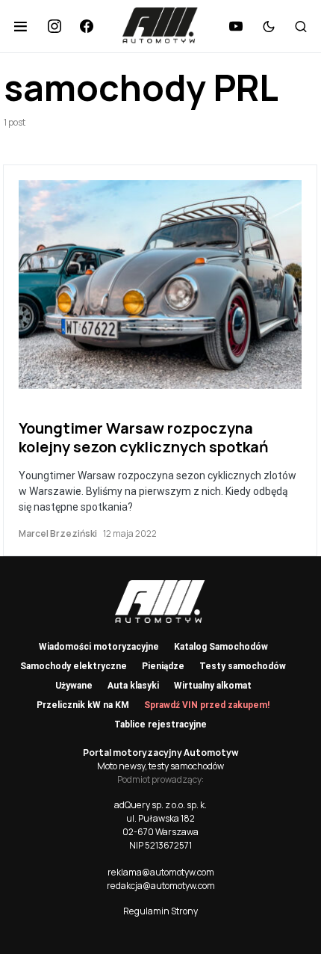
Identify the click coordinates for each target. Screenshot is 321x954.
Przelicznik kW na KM (83, 705)
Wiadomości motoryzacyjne (99, 646)
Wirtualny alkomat (213, 685)
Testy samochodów (242, 666)
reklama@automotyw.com (160, 872)
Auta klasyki (133, 685)
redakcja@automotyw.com (161, 885)
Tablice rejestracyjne (160, 724)
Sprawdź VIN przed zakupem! (206, 705)
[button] (20, 26)
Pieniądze (163, 666)
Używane (74, 685)
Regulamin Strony (160, 911)
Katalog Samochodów (221, 646)
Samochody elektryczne (73, 666)
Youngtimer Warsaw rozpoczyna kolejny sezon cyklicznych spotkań (144, 437)
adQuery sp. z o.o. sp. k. (160, 804)
